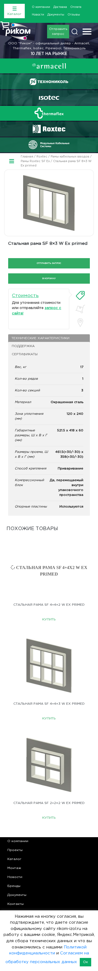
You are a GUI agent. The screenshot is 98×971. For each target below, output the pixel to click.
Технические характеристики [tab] (40, 338)
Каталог (14, 859)
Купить (49, 619)
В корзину (49, 278)
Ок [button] (85, 962)
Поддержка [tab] (23, 346)
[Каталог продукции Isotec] (49, 97)
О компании (41, 7)
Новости (38, 14)
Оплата (75, 7)
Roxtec (41, 156)
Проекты (15, 850)
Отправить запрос (58, 31)
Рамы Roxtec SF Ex (35, 161)
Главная (27, 156)
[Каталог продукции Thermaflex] (49, 113)
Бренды (13, 886)
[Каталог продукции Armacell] (49, 66)
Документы (55, 14)
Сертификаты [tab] (25, 354)
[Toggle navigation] (87, 32)
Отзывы (74, 14)
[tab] (80, 295)
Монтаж (14, 868)
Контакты (15, 903)
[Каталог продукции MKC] (49, 145)
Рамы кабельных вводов (70, 156)
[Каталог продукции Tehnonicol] (49, 82)
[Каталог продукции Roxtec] (49, 129)
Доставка (60, 7)
